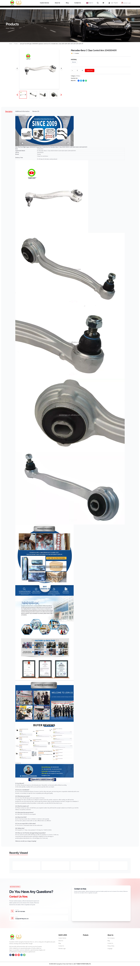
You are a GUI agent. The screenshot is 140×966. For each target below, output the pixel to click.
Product (16, 43)
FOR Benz (78, 76)
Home (10, 43)
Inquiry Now (90, 70)
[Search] (97, 3)
